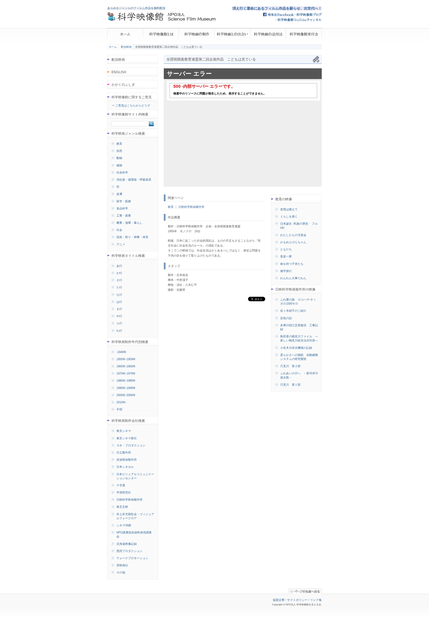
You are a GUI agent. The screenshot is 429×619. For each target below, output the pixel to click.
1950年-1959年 (126, 359)
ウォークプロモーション (132, 558)
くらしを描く (289, 216)
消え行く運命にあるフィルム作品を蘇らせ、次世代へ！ (277, 8)
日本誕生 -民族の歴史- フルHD (299, 225)
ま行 (119, 309)
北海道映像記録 (126, 544)
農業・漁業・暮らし (129, 222)
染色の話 (286, 318)
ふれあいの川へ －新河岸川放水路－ (299, 375)
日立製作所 (123, 452)
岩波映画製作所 (126, 459)
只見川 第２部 (290, 366)
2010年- (121, 402)
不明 (119, 409)
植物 (119, 165)
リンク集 (316, 600)
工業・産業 (123, 215)
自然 (119, 151)
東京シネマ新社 (126, 438)
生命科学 (122, 172)
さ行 (119, 280)
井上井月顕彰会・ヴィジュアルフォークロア (135, 516)
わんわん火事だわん (293, 278)
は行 (119, 301)
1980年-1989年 (126, 380)
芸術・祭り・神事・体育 (132, 237)
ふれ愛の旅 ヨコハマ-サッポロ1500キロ (298, 301)
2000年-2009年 (126, 395)
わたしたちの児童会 (293, 235)
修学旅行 (286, 271)
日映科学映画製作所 (191, 207)
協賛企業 (278, 600)
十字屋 (120, 485)
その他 (120, 572)
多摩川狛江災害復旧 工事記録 (299, 327)
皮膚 (119, 194)
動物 (119, 158)
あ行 (119, 266)
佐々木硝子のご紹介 (293, 310)
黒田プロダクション (129, 551)
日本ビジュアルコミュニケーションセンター (135, 476)
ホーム (113, 46)
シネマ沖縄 (123, 525)
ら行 (119, 323)
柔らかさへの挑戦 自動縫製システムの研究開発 (299, 357)
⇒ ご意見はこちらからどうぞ (130, 105)
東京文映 (122, 506)
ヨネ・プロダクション (130, 445)
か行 (119, 273)
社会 (119, 230)
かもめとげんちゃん (293, 242)
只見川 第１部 (290, 384)
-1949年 (121, 352)
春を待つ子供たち (291, 264)
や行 (119, 316)
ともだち (286, 249)
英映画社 (122, 565)
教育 (171, 207)
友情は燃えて (289, 209)
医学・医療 (123, 201)
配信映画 (126, 46)
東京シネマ (123, 431)
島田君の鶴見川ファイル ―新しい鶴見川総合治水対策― (299, 338)
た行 (119, 287)
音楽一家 (286, 256)
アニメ (120, 244)
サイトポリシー (297, 600)
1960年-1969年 (126, 366)
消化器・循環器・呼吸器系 (133, 179)
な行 (119, 294)
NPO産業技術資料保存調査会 (134, 534)
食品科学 (122, 208)
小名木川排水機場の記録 (296, 347)
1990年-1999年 (126, 388)
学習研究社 (123, 492)
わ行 (119, 330)
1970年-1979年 (126, 373)
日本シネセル (125, 466)
